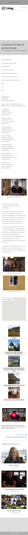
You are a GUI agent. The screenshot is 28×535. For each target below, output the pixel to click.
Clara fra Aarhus (14, 465)
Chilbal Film (15, 425)
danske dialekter (5, 427)
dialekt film (12, 427)
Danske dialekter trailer (14, 511)
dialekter (18, 427)
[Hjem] (1, 50)
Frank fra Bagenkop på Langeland (14, 489)
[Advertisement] (14, 25)
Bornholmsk (9, 425)
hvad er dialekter (10, 428)
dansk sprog (21, 425)
